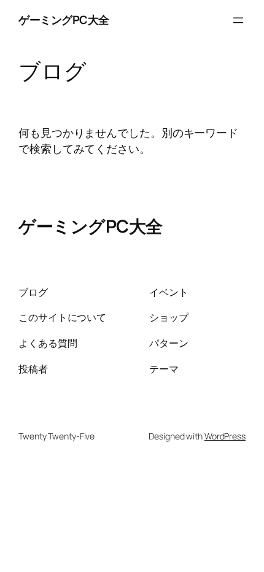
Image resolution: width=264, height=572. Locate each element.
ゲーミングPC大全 (63, 20)
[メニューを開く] (238, 20)
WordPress (225, 436)
